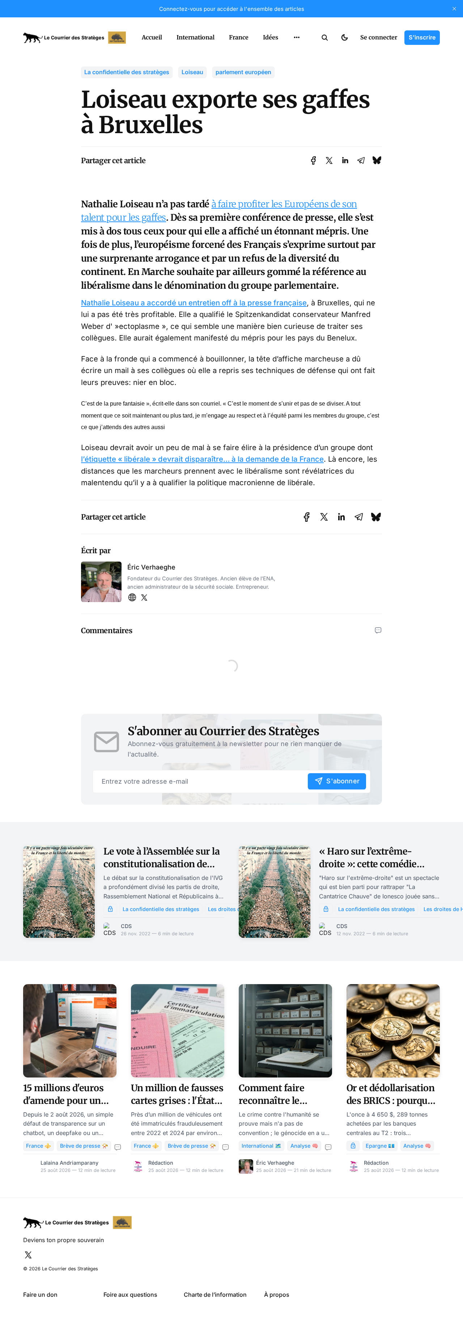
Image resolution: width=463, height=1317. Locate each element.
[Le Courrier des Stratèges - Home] (74, 37)
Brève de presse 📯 (84, 1146)
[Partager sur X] (329, 160)
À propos (276, 1294)
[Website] (132, 598)
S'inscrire (422, 37)
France (239, 37)
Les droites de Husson (236, 909)
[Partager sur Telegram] (361, 160)
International (195, 37)
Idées (270, 37)
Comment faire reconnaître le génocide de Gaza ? (279, 1100)
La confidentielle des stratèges (126, 72)
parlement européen (243, 72)
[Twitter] (144, 598)
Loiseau (192, 72)
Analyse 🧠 (304, 1146)
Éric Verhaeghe (151, 567)
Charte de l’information (215, 1294)
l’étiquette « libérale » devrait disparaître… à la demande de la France (202, 458)
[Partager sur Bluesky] (377, 160)
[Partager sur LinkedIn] (345, 160)
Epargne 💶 (380, 1146)
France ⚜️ (38, 1146)
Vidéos (287, 68)
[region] (296, 37)
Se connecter (378, 37)
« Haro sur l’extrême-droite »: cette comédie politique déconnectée (368, 864)
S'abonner (343, 781)
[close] (454, 8)
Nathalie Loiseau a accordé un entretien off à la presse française (194, 302)
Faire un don (40, 1294)
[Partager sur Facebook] (313, 160)
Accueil (152, 37)
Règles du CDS (297, 82)
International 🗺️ (261, 1146)
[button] (325, 37)
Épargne (289, 54)
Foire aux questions (130, 1294)
